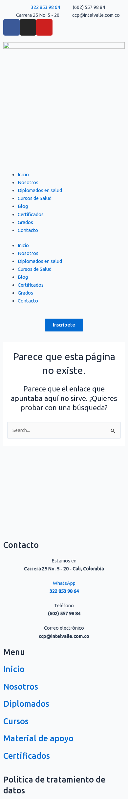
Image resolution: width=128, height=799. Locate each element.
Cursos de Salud (35, 198)
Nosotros (28, 182)
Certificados (31, 214)
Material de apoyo (38, 738)
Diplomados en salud (40, 190)
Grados (25, 222)
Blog (23, 206)
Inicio (23, 174)
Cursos (16, 721)
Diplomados (26, 703)
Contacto (28, 230)
